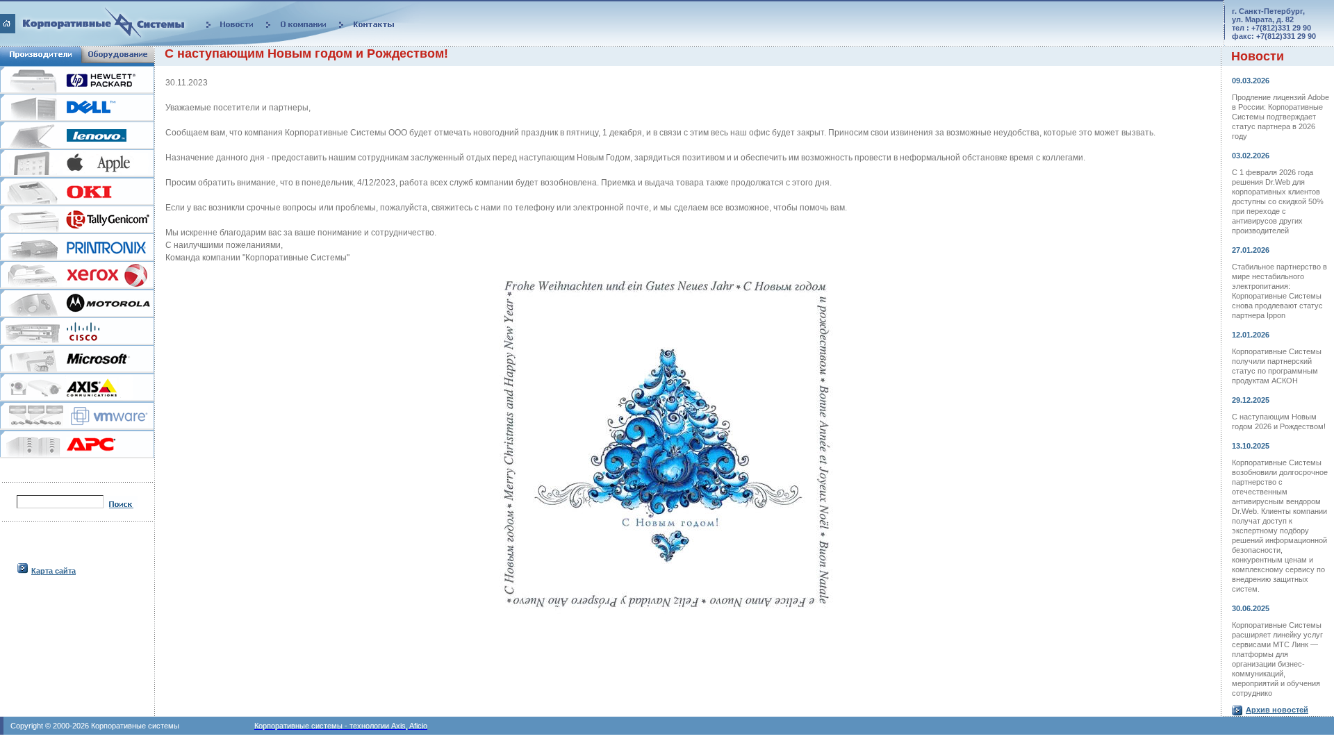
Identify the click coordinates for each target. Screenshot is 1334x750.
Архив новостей (1277, 710)
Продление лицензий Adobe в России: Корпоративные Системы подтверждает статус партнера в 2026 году (1280, 116)
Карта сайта (53, 571)
